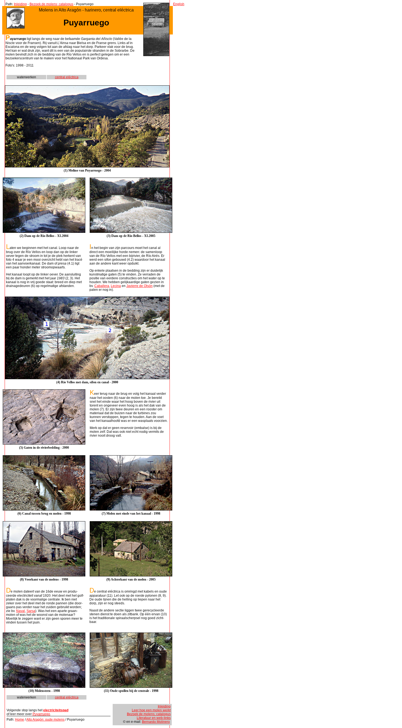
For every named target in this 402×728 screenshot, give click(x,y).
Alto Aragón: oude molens (45, 719)
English (178, 4)
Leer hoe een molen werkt (151, 710)
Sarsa (31, 611)
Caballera (101, 286)
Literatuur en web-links (154, 718)
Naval (20, 611)
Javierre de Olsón (139, 286)
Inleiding (20, 4)
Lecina (116, 286)
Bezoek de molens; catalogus (51, 4)
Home (19, 719)
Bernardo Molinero (156, 722)
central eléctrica (66, 77)
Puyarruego (41, 714)
